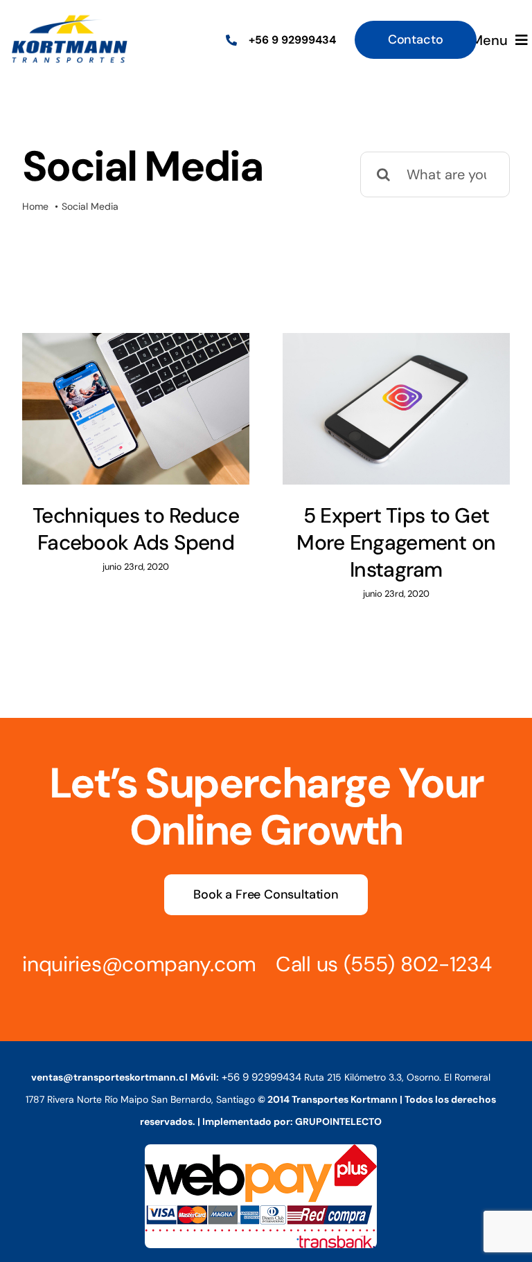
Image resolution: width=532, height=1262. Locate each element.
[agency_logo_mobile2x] (69, 19)
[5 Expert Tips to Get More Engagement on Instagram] (396, 409)
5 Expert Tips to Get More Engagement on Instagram (395, 542)
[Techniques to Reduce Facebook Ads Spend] (135, 409)
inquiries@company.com (139, 963)
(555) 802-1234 (418, 963)
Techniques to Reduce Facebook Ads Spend (136, 529)
